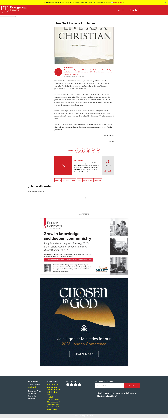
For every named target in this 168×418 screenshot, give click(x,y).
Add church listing (53, 389)
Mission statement (53, 402)
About (49, 394)
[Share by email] (93, 151)
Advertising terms (53, 404)
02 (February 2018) (69, 180)
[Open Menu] (123, 10)
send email (32, 387)
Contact (50, 397)
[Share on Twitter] (77, 151)
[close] (165, 2)
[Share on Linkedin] (88, 151)
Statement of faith (53, 399)
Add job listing (52, 387)
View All (107, 170)
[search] (118, 10)
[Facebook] (67, 384)
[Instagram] (75, 384)
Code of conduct (53, 407)
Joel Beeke (97, 180)
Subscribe (133, 10)
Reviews (58, 180)
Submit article (52, 392)
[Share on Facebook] (82, 151)
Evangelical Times (86, 416)
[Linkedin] (79, 384)
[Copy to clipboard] (98, 151)
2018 (79, 180)
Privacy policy (52, 409)
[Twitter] (71, 384)
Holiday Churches (53, 384)
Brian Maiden (68, 67)
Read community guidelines (36, 191)
